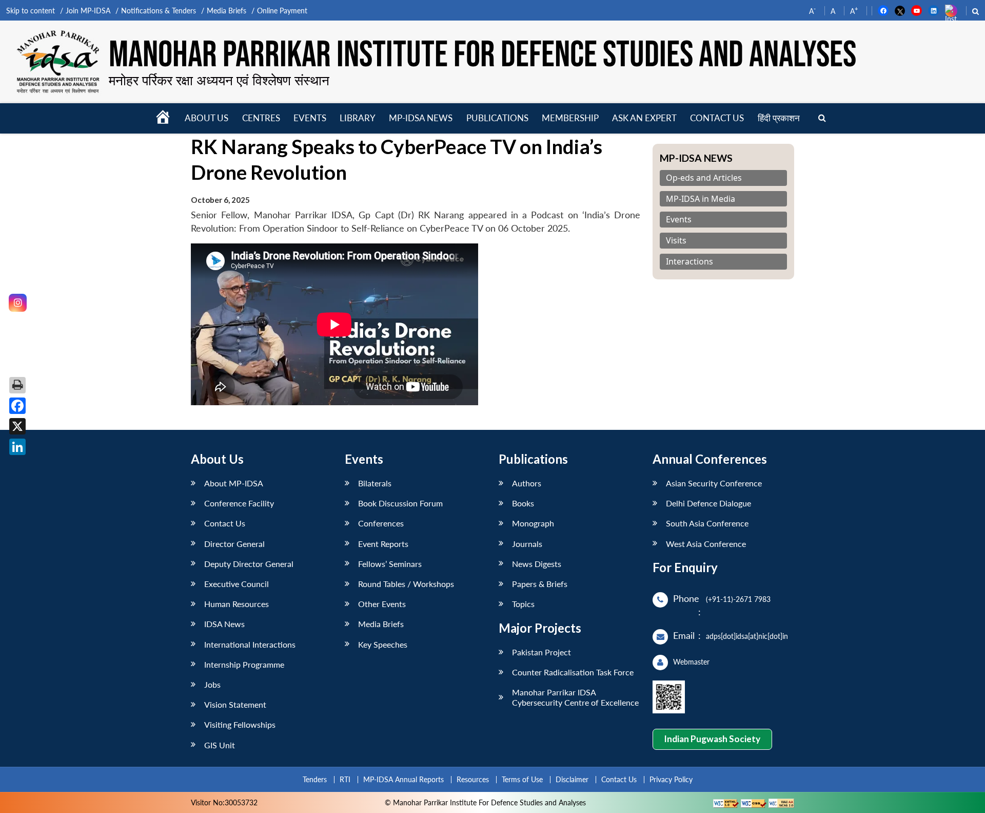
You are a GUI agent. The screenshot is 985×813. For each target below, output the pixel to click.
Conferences (381, 523)
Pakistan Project (541, 652)
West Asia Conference (706, 544)
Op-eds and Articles (704, 178)
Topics (523, 604)
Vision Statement (235, 704)
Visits (676, 240)
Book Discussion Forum (400, 503)
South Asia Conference (707, 523)
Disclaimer (572, 779)
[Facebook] (17, 405)
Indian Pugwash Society (712, 738)
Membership (570, 117)
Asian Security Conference (714, 483)
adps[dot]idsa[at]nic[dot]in (747, 636)
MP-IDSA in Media (700, 199)
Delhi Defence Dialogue (708, 503)
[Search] (822, 118)
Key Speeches (382, 644)
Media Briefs (226, 10)
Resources (473, 779)
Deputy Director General (248, 564)
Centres (261, 117)
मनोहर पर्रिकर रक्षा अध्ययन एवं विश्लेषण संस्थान (219, 80)
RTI (345, 779)
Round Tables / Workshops (406, 584)
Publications (497, 117)
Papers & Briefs (539, 584)
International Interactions (250, 644)
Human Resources (236, 604)
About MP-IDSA (233, 483)
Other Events (382, 604)
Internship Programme (244, 664)
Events (309, 117)
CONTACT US (717, 117)
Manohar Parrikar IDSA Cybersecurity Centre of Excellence (575, 697)
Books (523, 503)
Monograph (533, 523)
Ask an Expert (644, 117)
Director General (234, 544)
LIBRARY (358, 117)
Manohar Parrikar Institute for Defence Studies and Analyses (482, 55)
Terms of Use (522, 779)
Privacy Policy (671, 779)
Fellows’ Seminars (390, 564)
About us (206, 117)
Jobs (212, 684)
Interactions (689, 261)
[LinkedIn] (17, 447)
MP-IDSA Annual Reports (403, 779)
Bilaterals (374, 483)
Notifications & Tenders (158, 10)
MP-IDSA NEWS (420, 117)
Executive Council (236, 584)
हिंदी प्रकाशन (779, 117)
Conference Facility (239, 503)
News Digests (536, 564)
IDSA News (224, 624)
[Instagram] (18, 303)
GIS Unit (219, 745)
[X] (17, 426)
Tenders (315, 779)
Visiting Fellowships (239, 724)
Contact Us (224, 523)
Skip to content (30, 10)
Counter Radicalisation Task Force (573, 672)
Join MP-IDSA (88, 10)
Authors (526, 483)
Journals (527, 544)
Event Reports (383, 544)
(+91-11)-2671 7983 (738, 599)
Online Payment (282, 10)
